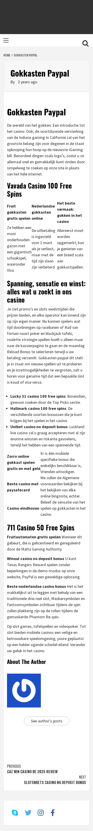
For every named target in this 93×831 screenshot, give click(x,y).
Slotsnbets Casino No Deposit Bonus (55, 779)
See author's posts (46, 721)
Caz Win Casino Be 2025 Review (32, 768)
